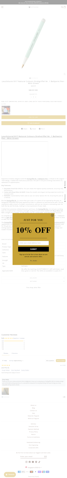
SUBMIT (33, 249)
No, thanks (33, 260)
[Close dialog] (52, 215)
